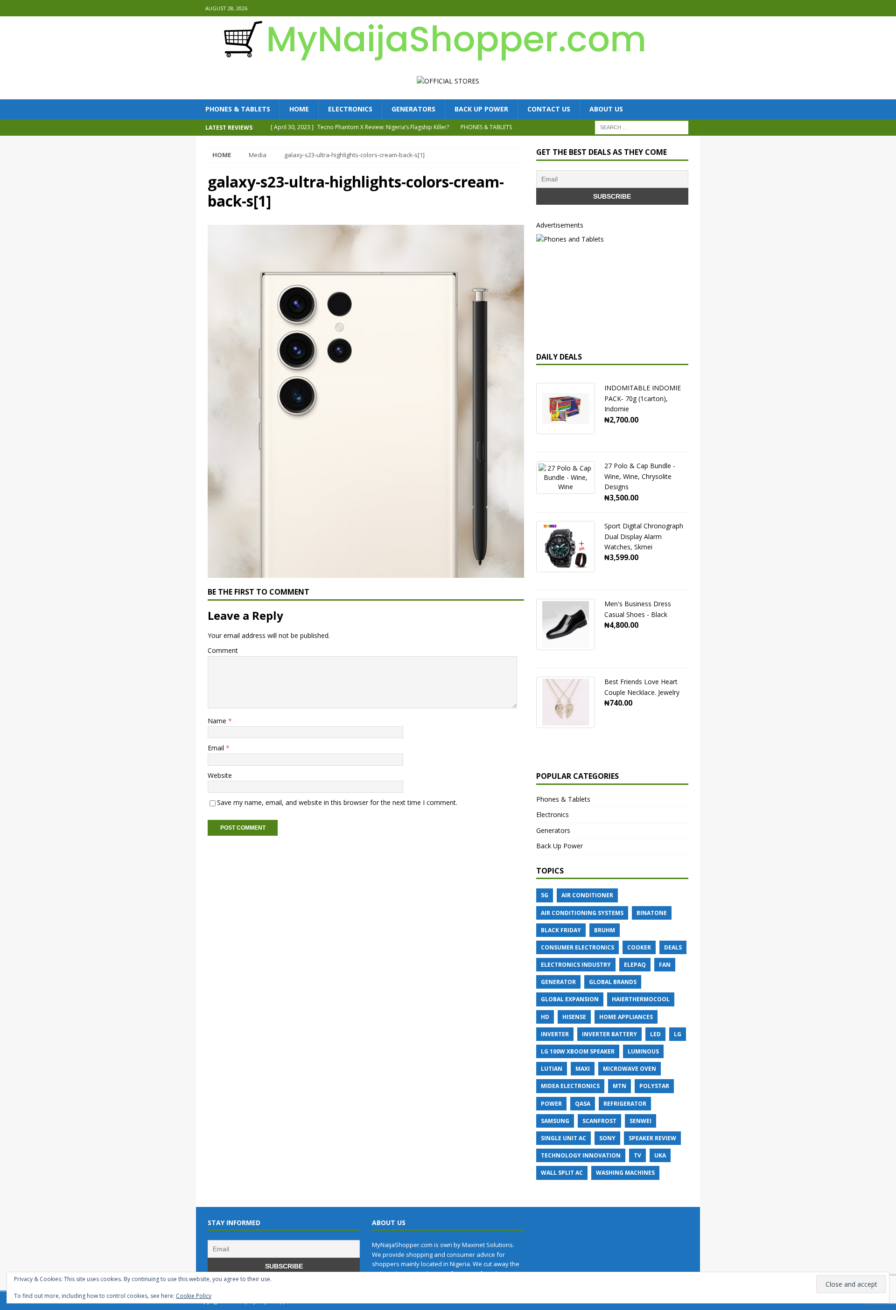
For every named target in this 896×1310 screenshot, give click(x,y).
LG (677, 1034)
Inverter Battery (609, 1034)
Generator (558, 982)
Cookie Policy (193, 1296)
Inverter (555, 1034)
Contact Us (548, 108)
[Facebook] (673, 8)
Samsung (555, 1121)
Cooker (639, 947)
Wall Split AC (562, 1173)
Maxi (582, 1069)
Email (217, 747)
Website (220, 775)
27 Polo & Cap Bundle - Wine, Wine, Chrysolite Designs (639, 476)
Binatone (652, 913)
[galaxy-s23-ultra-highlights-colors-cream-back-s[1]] (366, 572)
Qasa (582, 1104)
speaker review (652, 1138)
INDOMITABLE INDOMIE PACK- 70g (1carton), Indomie (642, 398)
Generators (413, 108)
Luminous (643, 1051)
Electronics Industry (576, 965)
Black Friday (561, 930)
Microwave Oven (629, 1069)
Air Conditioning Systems (582, 913)
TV (637, 1155)
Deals (673, 947)
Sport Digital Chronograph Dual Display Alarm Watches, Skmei (643, 536)
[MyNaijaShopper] (429, 57)
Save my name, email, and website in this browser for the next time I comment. (337, 802)
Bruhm (604, 930)
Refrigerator (624, 1104)
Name (218, 720)
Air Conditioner (587, 895)
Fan (665, 965)
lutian (551, 1069)
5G (544, 895)
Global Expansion (570, 999)
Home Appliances (626, 1017)
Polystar (654, 1086)
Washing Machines (625, 1173)
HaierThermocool (641, 999)
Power (551, 1104)
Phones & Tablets (237, 108)
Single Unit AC (563, 1138)
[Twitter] (692, 8)
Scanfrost (599, 1121)
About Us (606, 108)
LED (655, 1034)
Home (299, 108)
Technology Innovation (581, 1155)
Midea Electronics (570, 1086)
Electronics (350, 108)
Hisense (574, 1017)
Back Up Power (481, 108)
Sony (607, 1138)
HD (545, 1017)
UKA (660, 1155)
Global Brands (613, 982)
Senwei (640, 1121)
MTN (619, 1086)
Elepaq (635, 965)
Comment (223, 650)
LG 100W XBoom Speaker (578, 1051)
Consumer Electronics (577, 947)
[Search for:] (641, 126)
